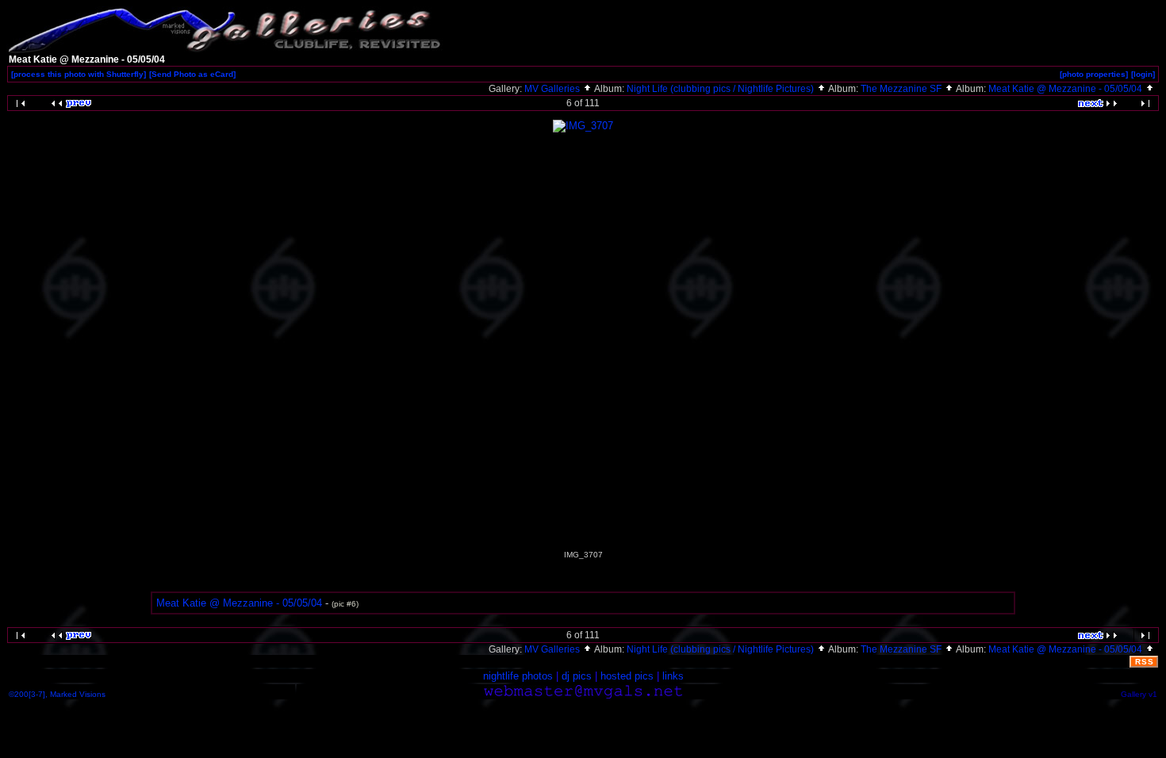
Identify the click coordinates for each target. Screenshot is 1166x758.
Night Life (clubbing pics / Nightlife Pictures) (721, 88)
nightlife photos (518, 676)
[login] (1143, 74)
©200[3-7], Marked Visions (57, 694)
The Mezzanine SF (902, 88)
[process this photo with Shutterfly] (78, 74)
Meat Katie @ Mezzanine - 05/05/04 (1066, 88)
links (673, 676)
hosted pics (627, 676)
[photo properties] (1094, 74)
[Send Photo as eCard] (192, 74)
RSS (1144, 661)
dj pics (577, 676)
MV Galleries (553, 88)
